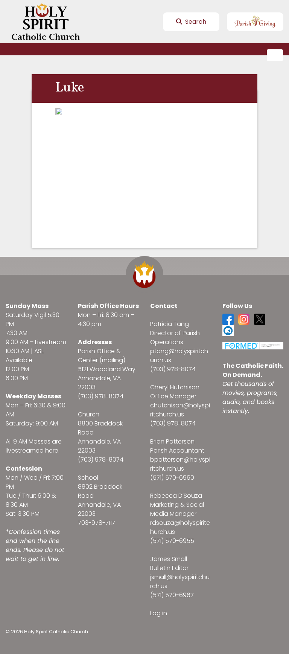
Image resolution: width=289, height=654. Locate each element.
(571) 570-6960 (172, 477)
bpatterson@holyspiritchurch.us (180, 464)
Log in (158, 613)
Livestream (50, 342)
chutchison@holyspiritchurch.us (180, 410)
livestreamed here (32, 450)
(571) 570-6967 (172, 595)
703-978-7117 (96, 522)
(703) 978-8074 (100, 396)
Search (195, 21)
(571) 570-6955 (172, 541)
